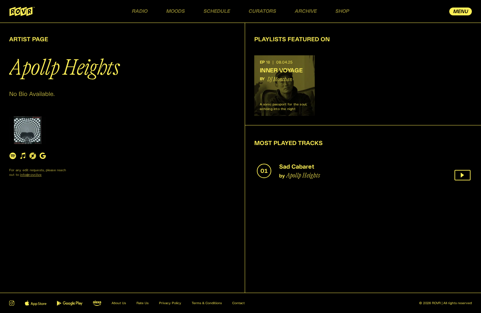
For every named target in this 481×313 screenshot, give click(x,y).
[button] (284, 85)
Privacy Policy (170, 303)
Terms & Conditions (207, 303)
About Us (119, 303)
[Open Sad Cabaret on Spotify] (12, 155)
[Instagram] (11, 303)
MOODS (175, 11)
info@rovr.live (31, 174)
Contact (238, 303)
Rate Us (142, 303)
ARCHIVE (306, 11)
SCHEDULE (217, 11)
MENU (460, 11)
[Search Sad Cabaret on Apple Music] (22, 155)
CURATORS (262, 11)
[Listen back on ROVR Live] (462, 175)
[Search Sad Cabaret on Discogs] (32, 155)
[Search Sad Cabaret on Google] (42, 155)
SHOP (342, 11)
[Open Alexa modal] (97, 303)
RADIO (140, 11)
